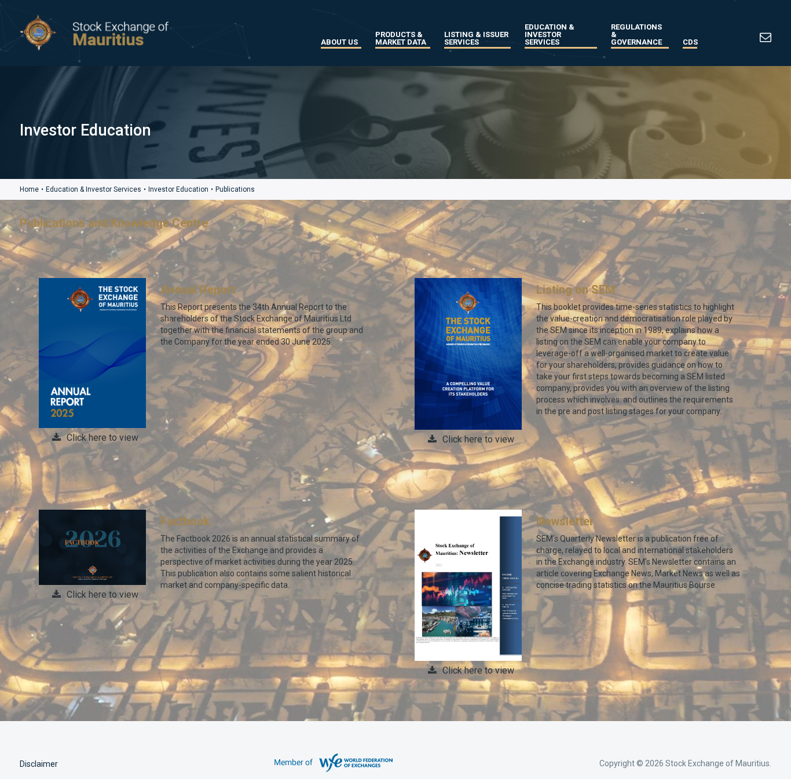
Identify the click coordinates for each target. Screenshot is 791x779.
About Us (339, 42)
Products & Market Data (400, 38)
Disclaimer (39, 764)
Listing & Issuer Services (476, 38)
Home (29, 189)
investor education (178, 189)
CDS (690, 42)
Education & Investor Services (549, 34)
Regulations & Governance (636, 34)
